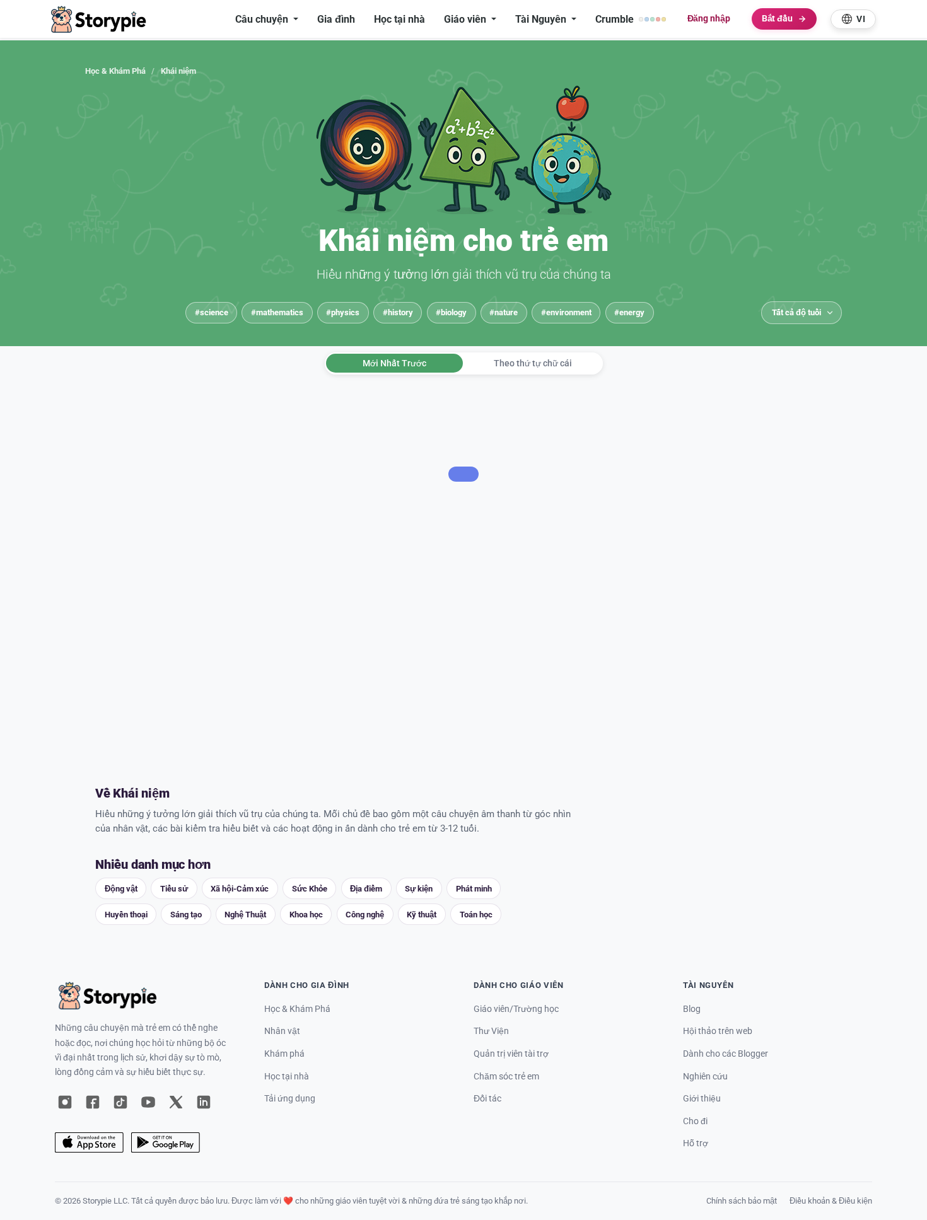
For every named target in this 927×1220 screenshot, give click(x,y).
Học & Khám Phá (115, 71)
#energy (629, 312)
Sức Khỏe (309, 888)
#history (398, 312)
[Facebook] (93, 1102)
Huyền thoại (126, 914)
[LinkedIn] (204, 1102)
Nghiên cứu (705, 1076)
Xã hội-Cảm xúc (240, 888)
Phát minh (474, 888)
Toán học (476, 914)
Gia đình (336, 19)
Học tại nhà (399, 19)
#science (211, 312)
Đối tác (487, 1098)
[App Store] (89, 1142)
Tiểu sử (174, 888)
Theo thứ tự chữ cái (533, 363)
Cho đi (695, 1121)
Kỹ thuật (421, 914)
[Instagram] (65, 1102)
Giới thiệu (702, 1098)
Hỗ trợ (695, 1143)
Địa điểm (366, 888)
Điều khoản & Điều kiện (831, 1200)
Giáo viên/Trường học (516, 1009)
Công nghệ (365, 914)
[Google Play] (165, 1142)
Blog (692, 1009)
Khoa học (306, 914)
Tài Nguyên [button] (542, 19)
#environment (566, 312)
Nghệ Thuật (245, 914)
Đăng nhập (708, 18)
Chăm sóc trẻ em (506, 1076)
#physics (342, 312)
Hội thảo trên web (717, 1031)
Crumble (614, 19)
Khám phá (284, 1054)
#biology (451, 312)
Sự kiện (419, 888)
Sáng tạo (186, 914)
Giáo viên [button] (466, 19)
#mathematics (277, 312)
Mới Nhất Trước (394, 363)
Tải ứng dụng (289, 1098)
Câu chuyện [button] (263, 19)
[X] (176, 1102)
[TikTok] (120, 1102)
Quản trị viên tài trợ (511, 1054)
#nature (503, 312)
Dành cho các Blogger (725, 1054)
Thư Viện (491, 1031)
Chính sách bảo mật (741, 1200)
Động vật (121, 888)
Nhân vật (282, 1031)
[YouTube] (148, 1102)
